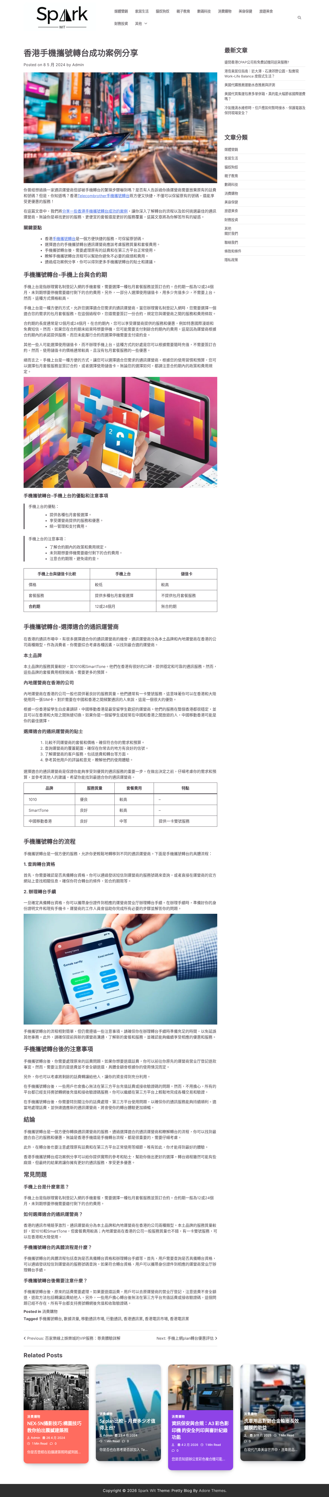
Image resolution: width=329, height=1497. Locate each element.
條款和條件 (232, 251)
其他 (138, 23)
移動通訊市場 (92, 1318)
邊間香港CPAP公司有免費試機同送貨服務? (256, 62)
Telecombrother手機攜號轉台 (104, 195)
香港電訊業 (179, 1318)
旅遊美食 (266, 11)
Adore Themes (212, 1490)
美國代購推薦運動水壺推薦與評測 (249, 85)
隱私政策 (231, 260)
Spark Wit (147, 1490)
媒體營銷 (121, 11)
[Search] (299, 17)
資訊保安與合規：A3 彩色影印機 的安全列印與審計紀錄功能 (200, 1430)
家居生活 (142, 11)
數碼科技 (204, 11)
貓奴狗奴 (162, 11)
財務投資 (121, 23)
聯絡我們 (231, 242)
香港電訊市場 (156, 1318)
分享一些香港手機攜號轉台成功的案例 (95, 211)
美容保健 (245, 11)
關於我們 (231, 234)
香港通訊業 (133, 1318)
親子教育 (183, 11)
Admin (78, 64)
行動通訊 (114, 1318)
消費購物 (224, 11)
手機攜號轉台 (64, 238)
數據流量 (71, 1318)
